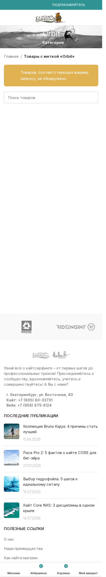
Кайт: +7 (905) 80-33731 (29, 400)
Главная (11, 56)
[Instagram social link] (13, 5)
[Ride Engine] (75, 327)
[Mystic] (26, 327)
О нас (9, 539)
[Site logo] (51, 17)
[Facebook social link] (7, 5)
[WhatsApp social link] (32, 5)
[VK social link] (38, 5)
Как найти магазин (21, 557)
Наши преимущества (23, 548)
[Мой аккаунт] (96, 17)
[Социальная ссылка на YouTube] (19, 5)
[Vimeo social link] (25, 5)
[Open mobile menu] (6, 17)
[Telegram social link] (44, 5)
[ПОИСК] (92, 97)
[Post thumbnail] (11, 433)
